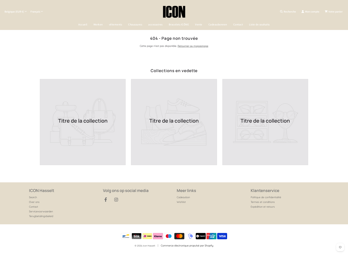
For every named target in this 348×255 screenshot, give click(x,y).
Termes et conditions (263, 202)
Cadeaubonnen (217, 24)
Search (33, 197)
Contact (238, 24)
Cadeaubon (183, 197)
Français (35, 11)
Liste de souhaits (259, 24)
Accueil (82, 24)
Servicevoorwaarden (41, 211)
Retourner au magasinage (193, 46)
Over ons (34, 202)
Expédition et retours (263, 206)
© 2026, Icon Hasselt (145, 245)
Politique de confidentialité (266, 197)
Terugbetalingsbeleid (41, 216)
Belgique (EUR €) (14, 11)
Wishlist (181, 202)
